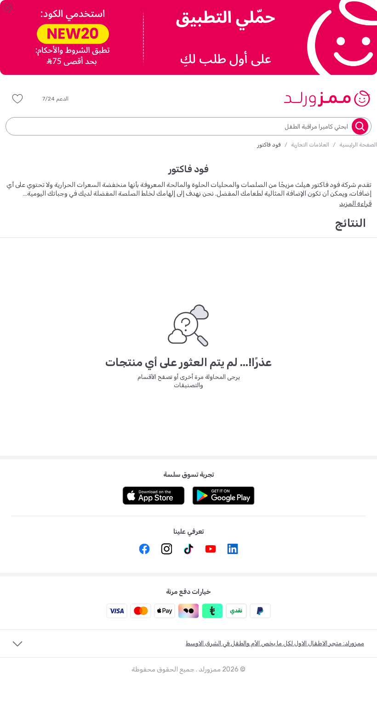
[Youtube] (210, 548)
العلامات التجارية (310, 144)
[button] (61, 98)
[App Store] (153, 495)
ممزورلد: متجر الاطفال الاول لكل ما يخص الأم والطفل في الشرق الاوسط (275, 643)
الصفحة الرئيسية (358, 144)
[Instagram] (166, 548)
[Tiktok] (188, 548)
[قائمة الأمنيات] (17, 99)
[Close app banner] (7, 7)
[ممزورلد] (326, 98)
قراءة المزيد (355, 204)
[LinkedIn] (232, 548)
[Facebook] (144, 548)
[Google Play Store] (223, 495)
